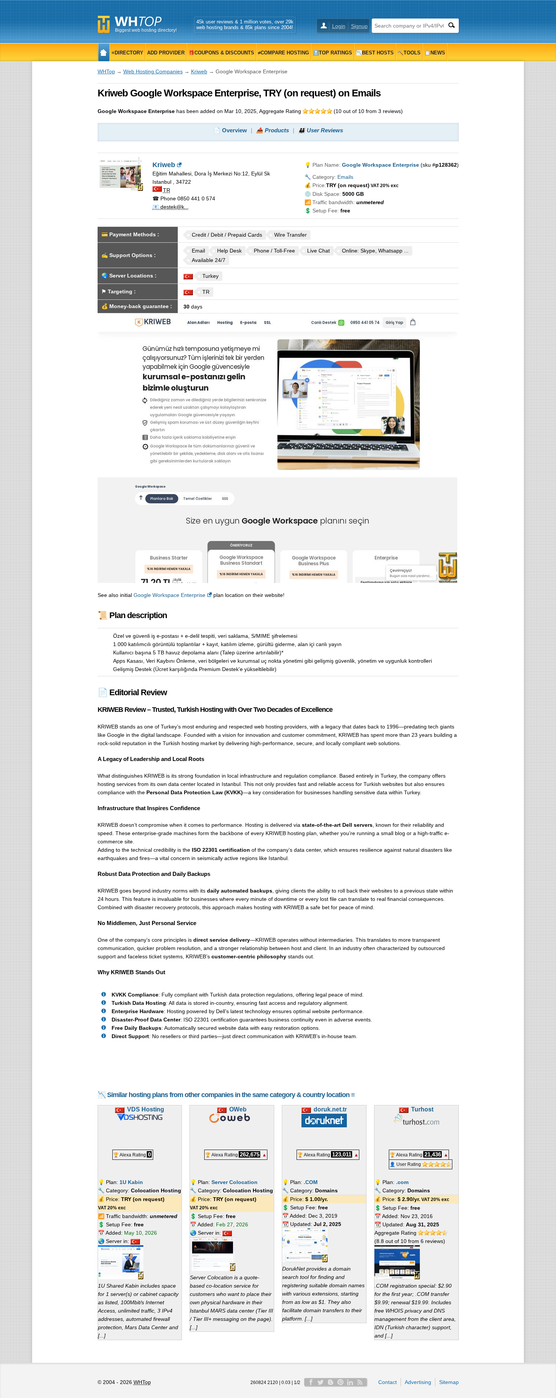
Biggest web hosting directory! (146, 30)
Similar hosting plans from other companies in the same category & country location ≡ (231, 1095)
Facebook (311, 1382)
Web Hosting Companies (153, 71)
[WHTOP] (103, 52)
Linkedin (350, 1382)
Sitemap (449, 1382)
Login (338, 26)
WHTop (106, 71)
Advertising (418, 1382)
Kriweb (199, 71)
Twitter (321, 1382)
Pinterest (340, 1382)
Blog (331, 1382)
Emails (345, 177)
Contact (387, 1382)
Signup (359, 26)
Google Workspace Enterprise (169, 595)
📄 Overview (230, 130)
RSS (360, 1382)
